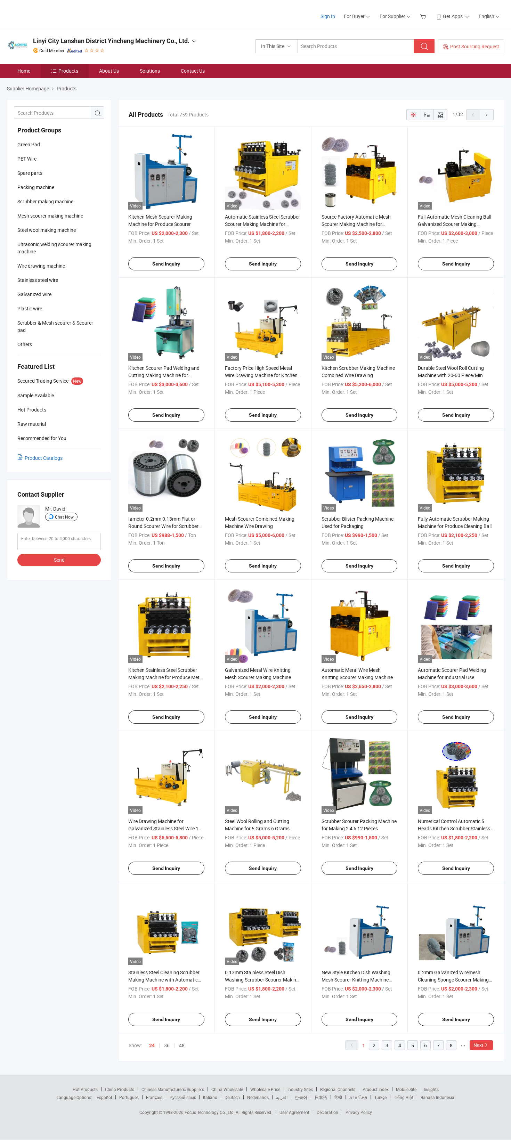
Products (68, 70)
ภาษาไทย (358, 1097)
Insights (431, 1089)
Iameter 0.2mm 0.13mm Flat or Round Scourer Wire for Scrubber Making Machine (163, 526)
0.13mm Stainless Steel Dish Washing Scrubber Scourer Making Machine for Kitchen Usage (262, 979)
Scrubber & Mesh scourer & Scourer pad (55, 326)
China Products (119, 1089)
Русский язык (183, 1097)
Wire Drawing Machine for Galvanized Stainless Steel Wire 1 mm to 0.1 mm (163, 828)
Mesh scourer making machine (50, 215)
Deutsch (232, 1097)
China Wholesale (227, 1089)
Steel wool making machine (46, 230)
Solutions (150, 70)
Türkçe (380, 1097)
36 (167, 1045)
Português (129, 1097)
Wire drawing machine (41, 265)
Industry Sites (300, 1089)
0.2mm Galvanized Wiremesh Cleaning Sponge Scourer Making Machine (453, 979)
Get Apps (453, 16)
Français (154, 1097)
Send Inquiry (166, 264)
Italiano (210, 1097)
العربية (281, 1097)
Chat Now (64, 517)
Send (59, 559)
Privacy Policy (359, 1112)
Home (23, 70)
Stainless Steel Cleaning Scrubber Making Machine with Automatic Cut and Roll (164, 979)
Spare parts (29, 173)
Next (478, 1045)
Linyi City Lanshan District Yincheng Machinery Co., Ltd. (111, 40)
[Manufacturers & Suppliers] (51, 14)
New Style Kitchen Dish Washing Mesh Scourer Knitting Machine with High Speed (356, 979)
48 (182, 1045)
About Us (109, 70)
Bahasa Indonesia (437, 1097)
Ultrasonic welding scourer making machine (54, 248)
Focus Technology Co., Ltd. (210, 1112)
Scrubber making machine (45, 201)
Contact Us (193, 70)
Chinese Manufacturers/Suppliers (172, 1089)
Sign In (328, 16)
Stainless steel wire (37, 280)
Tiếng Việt (403, 1097)
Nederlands (258, 1097)
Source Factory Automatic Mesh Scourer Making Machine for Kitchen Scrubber (356, 224)
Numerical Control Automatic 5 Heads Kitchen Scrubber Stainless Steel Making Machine (454, 828)
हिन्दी (338, 1097)
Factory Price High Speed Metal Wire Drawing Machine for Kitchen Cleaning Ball (261, 375)
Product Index (376, 1089)
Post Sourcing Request (474, 46)
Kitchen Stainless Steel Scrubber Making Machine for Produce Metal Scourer (165, 677)
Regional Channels (337, 1089)
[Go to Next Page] (486, 114)
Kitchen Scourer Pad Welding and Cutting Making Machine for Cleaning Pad (164, 375)
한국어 (301, 1097)
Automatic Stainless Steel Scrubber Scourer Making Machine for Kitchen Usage (262, 224)
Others (24, 344)
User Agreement (294, 1112)
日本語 (321, 1097)
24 (152, 1045)
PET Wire (26, 158)
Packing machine (35, 187)
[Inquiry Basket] (424, 16)
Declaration (327, 1112)
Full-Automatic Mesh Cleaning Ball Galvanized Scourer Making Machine (454, 224)
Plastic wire (29, 308)
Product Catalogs (44, 458)
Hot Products (85, 1089)
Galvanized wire (34, 294)
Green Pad (28, 144)
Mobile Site (406, 1089)
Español (104, 1097)
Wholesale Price (265, 1089)
